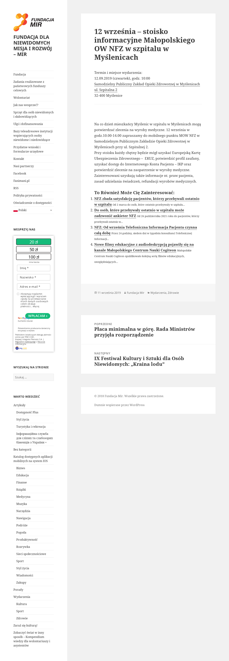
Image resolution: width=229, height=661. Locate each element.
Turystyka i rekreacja (31, 427)
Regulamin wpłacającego (25, 341)
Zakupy (21, 582)
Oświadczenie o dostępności (32, 203)
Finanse (21, 482)
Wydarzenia (21, 597)
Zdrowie (22, 618)
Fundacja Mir (135, 293)
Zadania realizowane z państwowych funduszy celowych (29, 86)
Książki (21, 490)
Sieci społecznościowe (31, 554)
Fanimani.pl (21, 181)
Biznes (20, 468)
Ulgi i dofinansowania (28, 124)
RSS (16, 188)
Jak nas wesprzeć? (25, 105)
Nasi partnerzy (23, 166)
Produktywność (27, 540)
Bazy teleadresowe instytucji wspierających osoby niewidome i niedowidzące (33, 135)
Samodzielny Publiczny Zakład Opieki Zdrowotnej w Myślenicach (147, 84)
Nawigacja (23, 518)
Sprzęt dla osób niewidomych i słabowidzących (33, 114)
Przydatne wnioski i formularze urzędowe (28, 149)
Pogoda (21, 532)
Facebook (19, 173)
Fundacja (19, 74)
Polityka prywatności (27, 195)
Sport (20, 561)
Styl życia (22, 419)
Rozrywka (23, 547)
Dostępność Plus (27, 412)
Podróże (22, 525)
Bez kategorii (22, 449)
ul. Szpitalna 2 (105, 89)
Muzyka (21, 504)
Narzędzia (23, 511)
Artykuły (19, 405)
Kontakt (18, 159)
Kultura (21, 604)
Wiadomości (24, 575)
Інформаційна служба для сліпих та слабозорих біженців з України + (34, 438)
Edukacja (22, 475)
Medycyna (23, 497)
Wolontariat (21, 98)
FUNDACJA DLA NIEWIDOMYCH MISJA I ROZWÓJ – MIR (32, 45)
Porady (18, 590)
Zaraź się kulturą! (25, 625)
